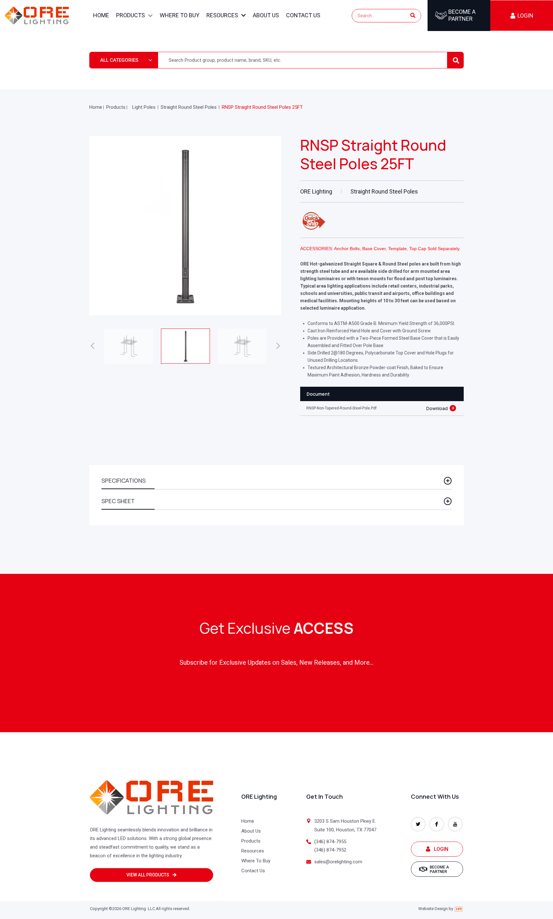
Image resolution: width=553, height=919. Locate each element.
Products (130, 15)
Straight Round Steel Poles (189, 107)
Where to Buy (179, 15)
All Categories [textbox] (119, 60)
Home (101, 15)
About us (266, 15)
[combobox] (123, 60)
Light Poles (144, 107)
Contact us (303, 15)
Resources (222, 15)
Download (437, 408)
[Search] (413, 15)
